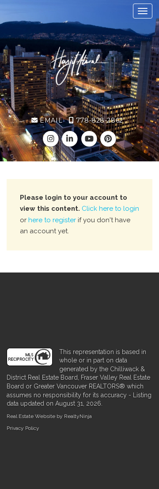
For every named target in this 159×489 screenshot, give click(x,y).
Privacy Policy (23, 428)
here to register (52, 220)
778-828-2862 (98, 120)
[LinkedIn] (70, 138)
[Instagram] (51, 138)
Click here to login (110, 209)
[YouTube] (89, 138)
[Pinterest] (108, 138)
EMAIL (50, 120)
